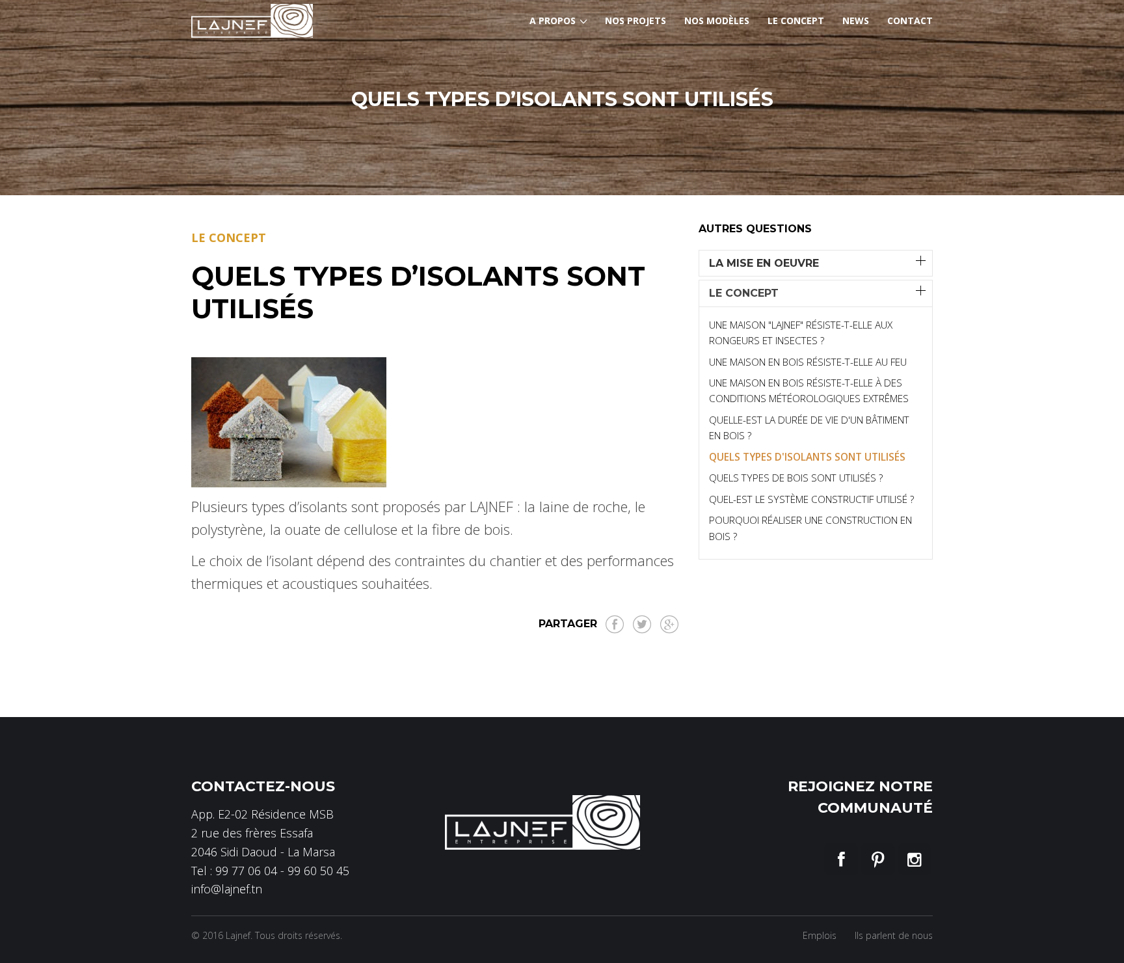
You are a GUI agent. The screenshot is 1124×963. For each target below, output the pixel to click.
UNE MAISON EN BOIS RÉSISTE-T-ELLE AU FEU (808, 361)
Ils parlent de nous (894, 935)
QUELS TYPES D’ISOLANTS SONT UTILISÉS (418, 292)
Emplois (819, 935)
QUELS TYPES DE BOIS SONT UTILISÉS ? (796, 477)
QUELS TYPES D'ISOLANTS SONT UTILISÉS (807, 456)
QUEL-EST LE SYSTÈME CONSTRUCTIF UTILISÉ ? (811, 499)
